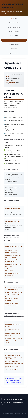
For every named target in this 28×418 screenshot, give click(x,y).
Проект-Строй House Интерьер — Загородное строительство (12, 305)
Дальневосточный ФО (14, 44)
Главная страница (15, 382)
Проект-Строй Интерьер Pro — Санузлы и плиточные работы (13, 294)
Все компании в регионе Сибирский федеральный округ (13, 380)
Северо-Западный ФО (14, 27)
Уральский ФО (14, 35)
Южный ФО (14, 48)
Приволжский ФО (14, 31)
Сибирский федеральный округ (15, 11)
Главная (3, 11)
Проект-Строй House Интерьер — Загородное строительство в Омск (12, 367)
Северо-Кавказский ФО (14, 53)
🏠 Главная (14, 18)
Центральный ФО (14, 22)
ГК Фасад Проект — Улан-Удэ (13, 338)
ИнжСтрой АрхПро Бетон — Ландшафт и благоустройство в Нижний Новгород (14, 357)
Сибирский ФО (14, 40)
